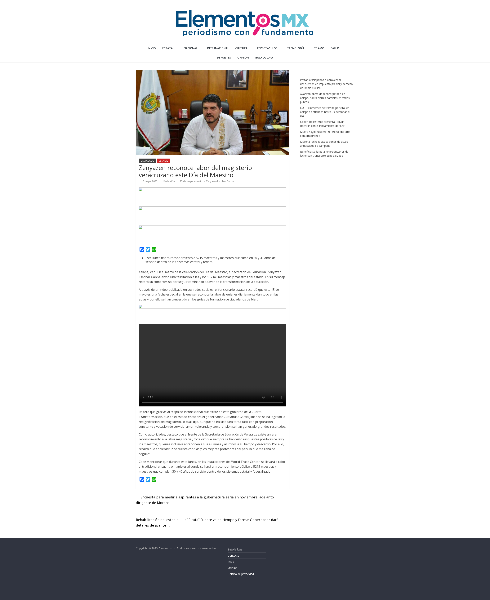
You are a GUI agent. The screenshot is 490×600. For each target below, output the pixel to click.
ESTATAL (168, 48)
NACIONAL (190, 48)
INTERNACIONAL (218, 48)
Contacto (233, 555)
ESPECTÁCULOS (267, 48)
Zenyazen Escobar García (220, 181)
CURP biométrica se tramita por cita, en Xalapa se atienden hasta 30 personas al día (325, 112)
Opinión (232, 568)
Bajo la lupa (264, 57)
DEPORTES (224, 57)
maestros (199, 181)
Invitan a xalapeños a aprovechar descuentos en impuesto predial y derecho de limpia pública (326, 84)
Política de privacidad (241, 574)
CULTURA (241, 48)
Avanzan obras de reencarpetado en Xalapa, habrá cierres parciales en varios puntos (325, 98)
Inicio (152, 48)
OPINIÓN (243, 57)
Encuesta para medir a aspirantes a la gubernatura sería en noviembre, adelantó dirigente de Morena (205, 500)
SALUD (335, 48)
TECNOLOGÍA (295, 48)
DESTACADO (147, 160)
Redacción (169, 181)
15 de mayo (186, 181)
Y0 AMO (319, 48)
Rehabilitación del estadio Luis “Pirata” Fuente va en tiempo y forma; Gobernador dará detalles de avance (207, 522)
